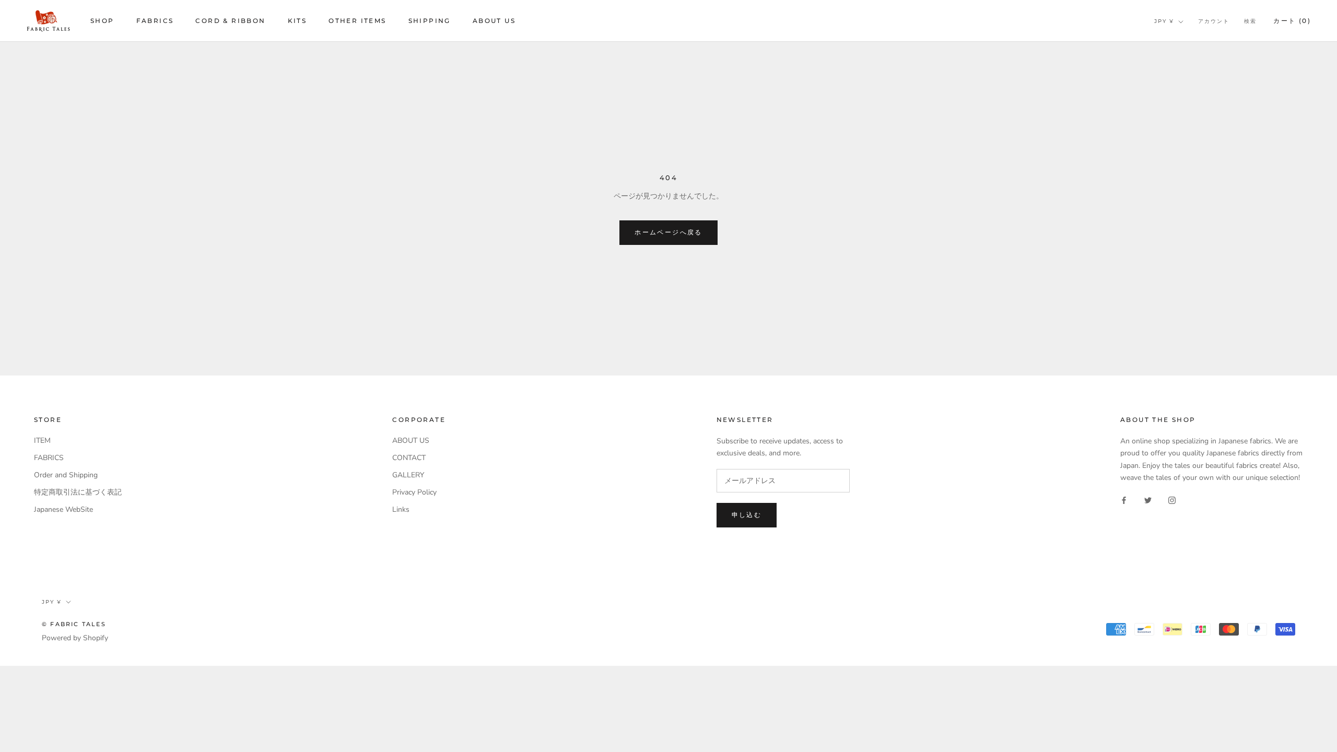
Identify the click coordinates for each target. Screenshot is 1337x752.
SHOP (102, 21)
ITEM (42, 440)
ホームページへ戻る (668, 232)
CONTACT (409, 458)
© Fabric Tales (74, 624)
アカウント (1213, 21)
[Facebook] (1124, 500)
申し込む (747, 515)
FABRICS (155, 21)
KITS (297, 21)
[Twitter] (1148, 500)
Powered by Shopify (75, 638)
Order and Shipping (66, 475)
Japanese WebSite (63, 509)
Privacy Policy (414, 492)
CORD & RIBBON (230, 21)
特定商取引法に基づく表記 (78, 492)
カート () (1292, 21)
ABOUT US (494, 21)
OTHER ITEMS (357, 21)
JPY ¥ (1164, 21)
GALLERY (408, 475)
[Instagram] (1172, 500)
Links (400, 509)
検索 (1250, 21)
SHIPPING (429, 21)
